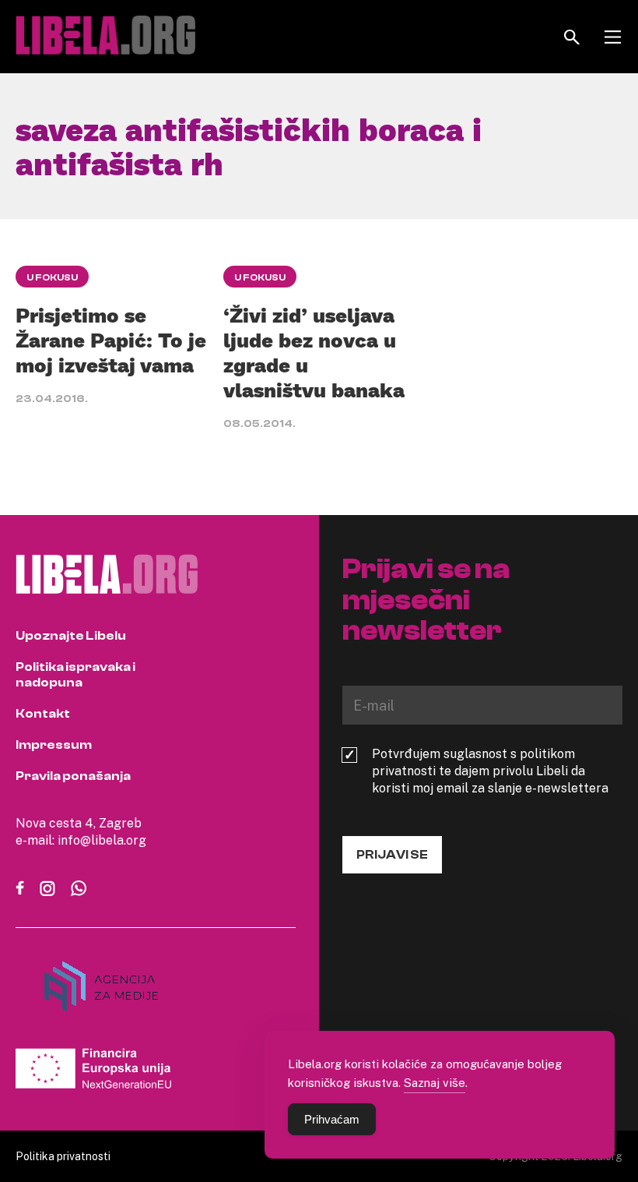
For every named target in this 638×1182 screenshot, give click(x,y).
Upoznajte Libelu (71, 636)
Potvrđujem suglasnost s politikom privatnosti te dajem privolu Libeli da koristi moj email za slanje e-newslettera (490, 771)
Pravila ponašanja (73, 776)
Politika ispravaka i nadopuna (75, 675)
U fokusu (52, 277)
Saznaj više (434, 1082)
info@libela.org (102, 840)
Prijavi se (392, 855)
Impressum (54, 745)
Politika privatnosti (63, 1156)
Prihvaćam (331, 1119)
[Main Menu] (612, 37)
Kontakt (43, 714)
